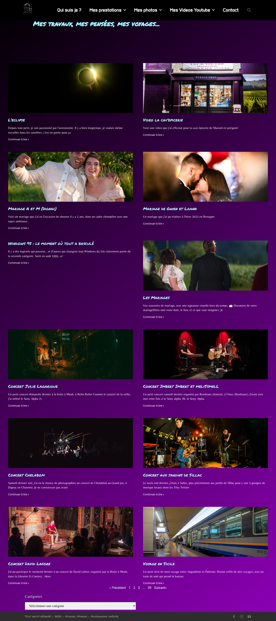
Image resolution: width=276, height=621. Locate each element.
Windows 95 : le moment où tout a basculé (51, 243)
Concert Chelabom (26, 475)
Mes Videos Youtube (190, 10)
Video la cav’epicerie (163, 120)
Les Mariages (156, 297)
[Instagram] (241, 616)
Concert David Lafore (29, 563)
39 (149, 588)
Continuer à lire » (18, 139)
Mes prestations (105, 10)
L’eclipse (16, 120)
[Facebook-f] (234, 616)
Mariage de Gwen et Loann (170, 208)
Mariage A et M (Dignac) (32, 208)
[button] (249, 10)
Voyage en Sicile (159, 563)
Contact (231, 10)
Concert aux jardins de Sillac (172, 475)
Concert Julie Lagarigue (33, 386)
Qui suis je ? (69, 10)
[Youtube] (249, 616)
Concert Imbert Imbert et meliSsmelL (181, 386)
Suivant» (160, 588)
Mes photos (145, 10)
